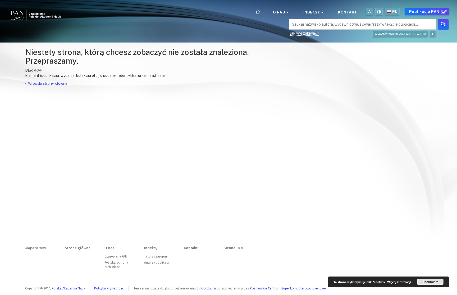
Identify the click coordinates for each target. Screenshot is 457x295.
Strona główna (77, 248)
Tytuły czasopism (156, 256)
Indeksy (312, 12)
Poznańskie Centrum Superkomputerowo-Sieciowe (288, 288)
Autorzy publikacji (157, 262)
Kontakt (347, 12)
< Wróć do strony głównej (46, 83)
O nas (279, 12)
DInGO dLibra (206, 288)
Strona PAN (233, 248)
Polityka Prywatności (109, 288)
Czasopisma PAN (115, 256)
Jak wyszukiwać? (304, 33)
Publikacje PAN (425, 12)
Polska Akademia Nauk (68, 288)
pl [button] (394, 12)
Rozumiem (430, 281)
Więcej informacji (399, 282)
